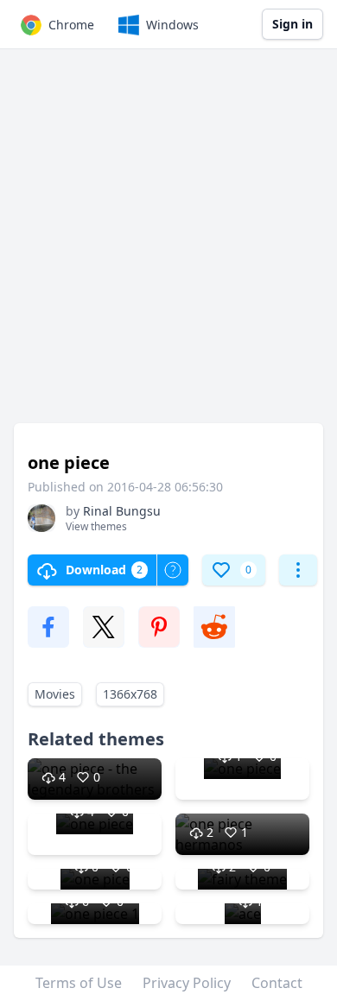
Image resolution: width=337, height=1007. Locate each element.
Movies (55, 694)
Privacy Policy (187, 982)
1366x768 (130, 694)
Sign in (292, 24)
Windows (172, 24)
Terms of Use (78, 982)
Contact (276, 982)
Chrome (71, 24)
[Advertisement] (168, 244)
